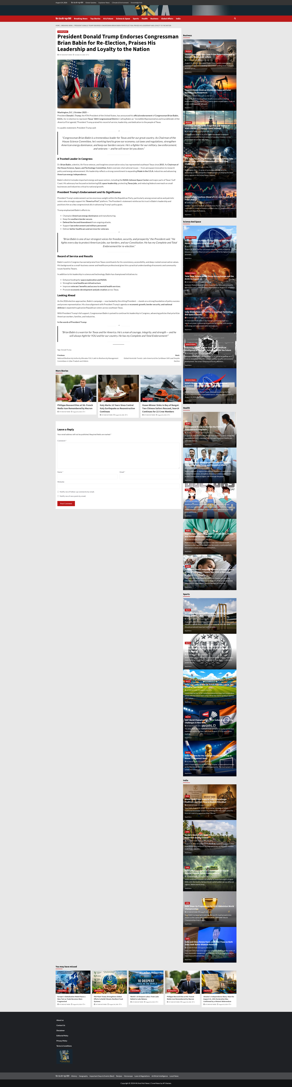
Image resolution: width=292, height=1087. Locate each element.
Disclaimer (60, 1030)
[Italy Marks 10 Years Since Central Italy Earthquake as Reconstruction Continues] (118, 388)
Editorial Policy (62, 1036)
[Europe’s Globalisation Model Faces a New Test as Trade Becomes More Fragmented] (73, 982)
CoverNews (155, 1083)
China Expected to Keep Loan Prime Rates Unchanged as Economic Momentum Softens (210, 55)
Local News (174, 1076)
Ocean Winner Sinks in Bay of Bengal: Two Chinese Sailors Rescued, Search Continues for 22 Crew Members (160, 408)
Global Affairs (167, 18)
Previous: (87, 358)
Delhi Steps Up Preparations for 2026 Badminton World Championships (209, 907)
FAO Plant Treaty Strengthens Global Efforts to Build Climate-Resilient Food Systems (108, 999)
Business (154, 18)
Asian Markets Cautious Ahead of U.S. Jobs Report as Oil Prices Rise (210, 198)
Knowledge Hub (136, 3)
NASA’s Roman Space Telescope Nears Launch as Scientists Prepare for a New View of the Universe (207, 384)
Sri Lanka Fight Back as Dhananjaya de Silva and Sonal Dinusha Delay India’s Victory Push (209, 614)
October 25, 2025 (80, 55)
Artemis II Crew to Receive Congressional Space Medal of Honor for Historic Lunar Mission (210, 242)
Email (122, 472)
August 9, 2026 (204, 318)
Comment (61, 441)
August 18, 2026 (204, 96)
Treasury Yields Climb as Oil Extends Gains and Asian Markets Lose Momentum (208, 91)
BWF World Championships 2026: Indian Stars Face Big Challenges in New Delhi (209, 721)
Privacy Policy (61, 1041)
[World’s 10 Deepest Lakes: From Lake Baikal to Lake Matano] (146, 982)
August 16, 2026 (204, 132)
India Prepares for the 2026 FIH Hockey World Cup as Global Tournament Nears (208, 757)
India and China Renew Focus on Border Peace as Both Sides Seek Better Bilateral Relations (209, 943)
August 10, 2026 (204, 282)
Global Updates (90, 3)
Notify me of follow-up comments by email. (77, 492)
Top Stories (95, 18)
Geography (83, 1076)
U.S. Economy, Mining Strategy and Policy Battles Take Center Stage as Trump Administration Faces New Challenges (209, 161)
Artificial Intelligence (160, 1076)
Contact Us (60, 1025)
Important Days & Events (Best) (102, 1076)
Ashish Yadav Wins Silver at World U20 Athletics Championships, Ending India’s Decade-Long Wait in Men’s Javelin (208, 649)
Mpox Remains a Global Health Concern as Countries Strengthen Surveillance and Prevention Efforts (208, 464)
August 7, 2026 (204, 203)
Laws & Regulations (142, 1076)
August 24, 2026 (77, 412)
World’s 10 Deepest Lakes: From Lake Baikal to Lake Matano (144, 997)
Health (145, 18)
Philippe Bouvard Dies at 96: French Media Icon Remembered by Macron (75, 407)
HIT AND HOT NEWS (65, 55)
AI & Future (108, 18)
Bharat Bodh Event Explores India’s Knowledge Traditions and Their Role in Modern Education (205, 800)
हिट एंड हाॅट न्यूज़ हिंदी (77, 3)
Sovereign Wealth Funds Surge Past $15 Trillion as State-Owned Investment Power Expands (207, 127)
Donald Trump (66, 350)
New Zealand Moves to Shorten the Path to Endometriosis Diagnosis (204, 428)
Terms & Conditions (64, 1046)
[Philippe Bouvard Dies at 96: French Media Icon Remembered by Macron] (76, 388)
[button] (235, 18)
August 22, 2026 (204, 246)
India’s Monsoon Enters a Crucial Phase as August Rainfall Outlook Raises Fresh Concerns (207, 872)
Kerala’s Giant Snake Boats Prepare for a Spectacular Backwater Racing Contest (208, 836)
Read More (188, 72)
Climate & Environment (120, 3)
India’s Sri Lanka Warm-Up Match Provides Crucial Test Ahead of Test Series (209, 685)
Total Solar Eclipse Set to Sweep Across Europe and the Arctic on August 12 (209, 277)
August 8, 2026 (204, 167)
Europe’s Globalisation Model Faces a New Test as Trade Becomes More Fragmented (71, 999)
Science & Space (123, 18)
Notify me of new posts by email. (73, 496)
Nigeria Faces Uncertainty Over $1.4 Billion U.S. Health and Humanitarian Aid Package (209, 535)
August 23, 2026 (204, 805)
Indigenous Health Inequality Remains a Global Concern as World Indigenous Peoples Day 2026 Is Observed (209, 571)
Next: (152, 358)
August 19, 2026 (204, 60)
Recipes (119, 1076)
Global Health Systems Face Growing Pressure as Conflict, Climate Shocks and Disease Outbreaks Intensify (206, 496)
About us (60, 1020)
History (74, 1076)
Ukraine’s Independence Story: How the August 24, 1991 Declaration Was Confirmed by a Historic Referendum (218, 999)
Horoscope (128, 1076)
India (178, 18)
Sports (136, 18)
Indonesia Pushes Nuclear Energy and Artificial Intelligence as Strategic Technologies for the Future (208, 349)
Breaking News (80, 18)
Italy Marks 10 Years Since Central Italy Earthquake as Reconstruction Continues (117, 408)
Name (60, 472)
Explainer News (104, 3)
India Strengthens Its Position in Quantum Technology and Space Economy (209, 313)
